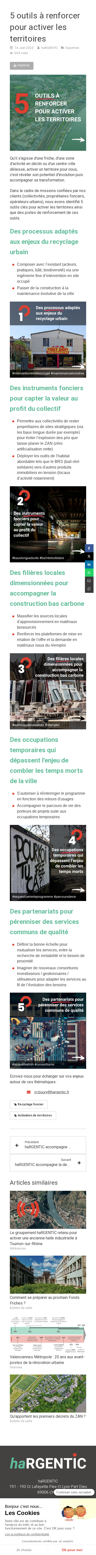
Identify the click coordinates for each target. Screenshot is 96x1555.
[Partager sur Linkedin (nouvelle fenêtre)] (89, 564)
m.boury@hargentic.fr (51, 1092)
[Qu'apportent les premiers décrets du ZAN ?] (48, 1394)
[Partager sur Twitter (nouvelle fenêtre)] (89, 556)
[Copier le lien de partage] (89, 589)
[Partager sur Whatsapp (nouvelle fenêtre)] (89, 573)
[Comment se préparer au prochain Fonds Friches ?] (48, 1275)
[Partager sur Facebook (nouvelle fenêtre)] (89, 548)
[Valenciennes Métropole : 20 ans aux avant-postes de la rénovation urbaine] (48, 1334)
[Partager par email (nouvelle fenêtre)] (89, 581)
